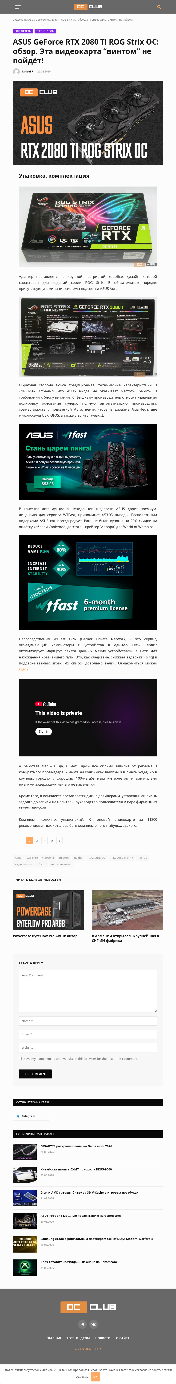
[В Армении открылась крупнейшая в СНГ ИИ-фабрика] (127, 910)
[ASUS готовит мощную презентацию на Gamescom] (25, 1221)
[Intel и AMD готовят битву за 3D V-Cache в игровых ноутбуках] (25, 1198)
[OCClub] (88, 7)
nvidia (78, 858)
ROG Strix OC (97, 858)
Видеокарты (23, 31)
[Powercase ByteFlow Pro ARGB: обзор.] (48, 910)
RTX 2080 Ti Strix (122, 858)
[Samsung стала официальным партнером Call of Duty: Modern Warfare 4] (25, 1244)
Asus (18, 858)
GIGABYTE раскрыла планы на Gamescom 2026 (76, 1146)
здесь (24, 669)
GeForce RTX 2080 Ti (40, 858)
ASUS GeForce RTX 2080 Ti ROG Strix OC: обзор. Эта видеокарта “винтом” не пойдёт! (80, 19)
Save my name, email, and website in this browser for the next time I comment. (81, 1059)
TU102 (142, 858)
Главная (54, 1338)
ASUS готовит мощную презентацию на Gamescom (81, 1216)
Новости (103, 1338)
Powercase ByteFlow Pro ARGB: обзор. (46, 936)
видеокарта (20, 19)
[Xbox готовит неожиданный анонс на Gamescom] (25, 1267)
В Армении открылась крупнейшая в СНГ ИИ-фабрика (125, 938)
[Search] (158, 7)
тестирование (60, 864)
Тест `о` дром (45, 31)
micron (64, 858)
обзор (41, 864)
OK (95, 1377)
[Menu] (18, 7)
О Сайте (122, 1338)
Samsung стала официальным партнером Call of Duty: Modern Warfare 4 (97, 1239)
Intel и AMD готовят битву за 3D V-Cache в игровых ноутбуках (89, 1192)
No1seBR (27, 71)
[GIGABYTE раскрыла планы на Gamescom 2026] (25, 1152)
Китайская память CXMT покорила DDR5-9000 (76, 1169)
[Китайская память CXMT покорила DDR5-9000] (25, 1175)
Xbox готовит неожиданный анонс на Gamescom (79, 1262)
